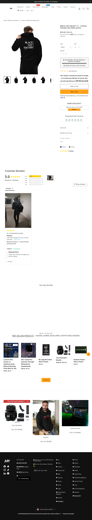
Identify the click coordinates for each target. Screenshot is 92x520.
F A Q (61, 141)
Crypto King (77, 474)
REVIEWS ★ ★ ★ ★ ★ (66, 133)
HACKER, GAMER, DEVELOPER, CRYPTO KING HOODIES (57, 336)
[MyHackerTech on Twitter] (8, 466)
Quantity (62, 50)
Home (5, 20)
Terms (59, 485)
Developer (77, 466)
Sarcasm (76, 492)
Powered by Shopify (68, 513)
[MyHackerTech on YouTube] (8, 473)
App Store (23, 472)
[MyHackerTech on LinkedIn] (5, 473)
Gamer (76, 470)
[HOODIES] (46, 417)
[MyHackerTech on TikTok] (8, 470)
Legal (59, 488)
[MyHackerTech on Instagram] (5, 470)
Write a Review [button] (80, 184)
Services (60, 477)
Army (75, 485)
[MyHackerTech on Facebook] (5, 466)
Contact (60, 466)
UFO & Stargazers (79, 488)
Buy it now (74, 92)
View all (46, 380)
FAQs (59, 463)
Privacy (60, 481)
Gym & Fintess (78, 481)
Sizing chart (61, 470)
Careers (60, 497)
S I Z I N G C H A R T (65, 138)
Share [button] (10, 261)
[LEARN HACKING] (75, 413)
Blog (59, 474)
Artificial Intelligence (80, 477)
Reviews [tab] (8, 188)
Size (75, 43)
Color (61, 43)
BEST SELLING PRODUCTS (23, 336)
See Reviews (73, 71)
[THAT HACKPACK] (17, 411)
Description (63, 127)
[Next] (88, 354)
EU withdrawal (24, 478)
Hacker (76, 463)
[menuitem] (20, 7)
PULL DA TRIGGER (16, 429)
